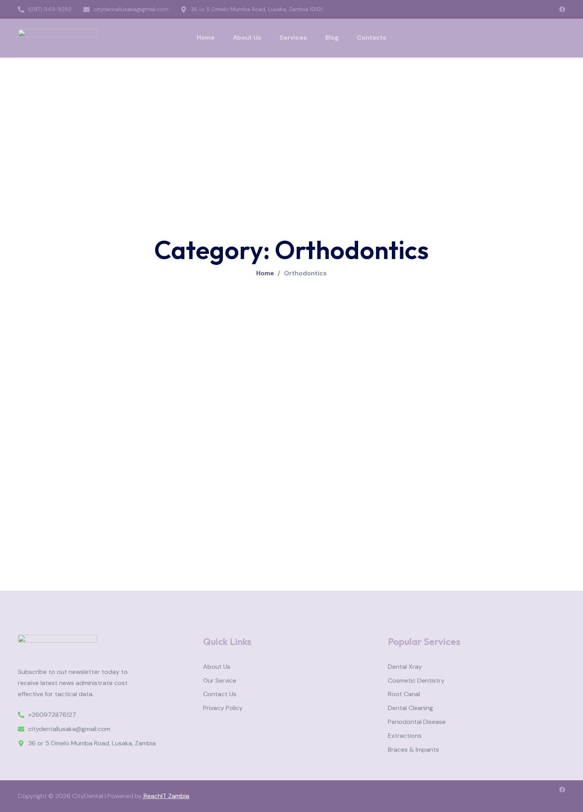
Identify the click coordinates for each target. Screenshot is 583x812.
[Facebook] (562, 9)
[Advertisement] (291, 117)
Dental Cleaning (410, 708)
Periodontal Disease (417, 722)
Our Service (219, 680)
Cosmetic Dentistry (416, 680)
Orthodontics (305, 273)
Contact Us (219, 694)
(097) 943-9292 (49, 9)
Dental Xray (405, 667)
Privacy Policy (223, 708)
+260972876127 (52, 715)
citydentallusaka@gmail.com (131, 9)
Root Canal (404, 694)
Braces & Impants (413, 749)
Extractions (405, 736)
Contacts (371, 37)
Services (293, 37)
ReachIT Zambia (165, 796)
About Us (247, 37)
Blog (332, 37)
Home (206, 37)
